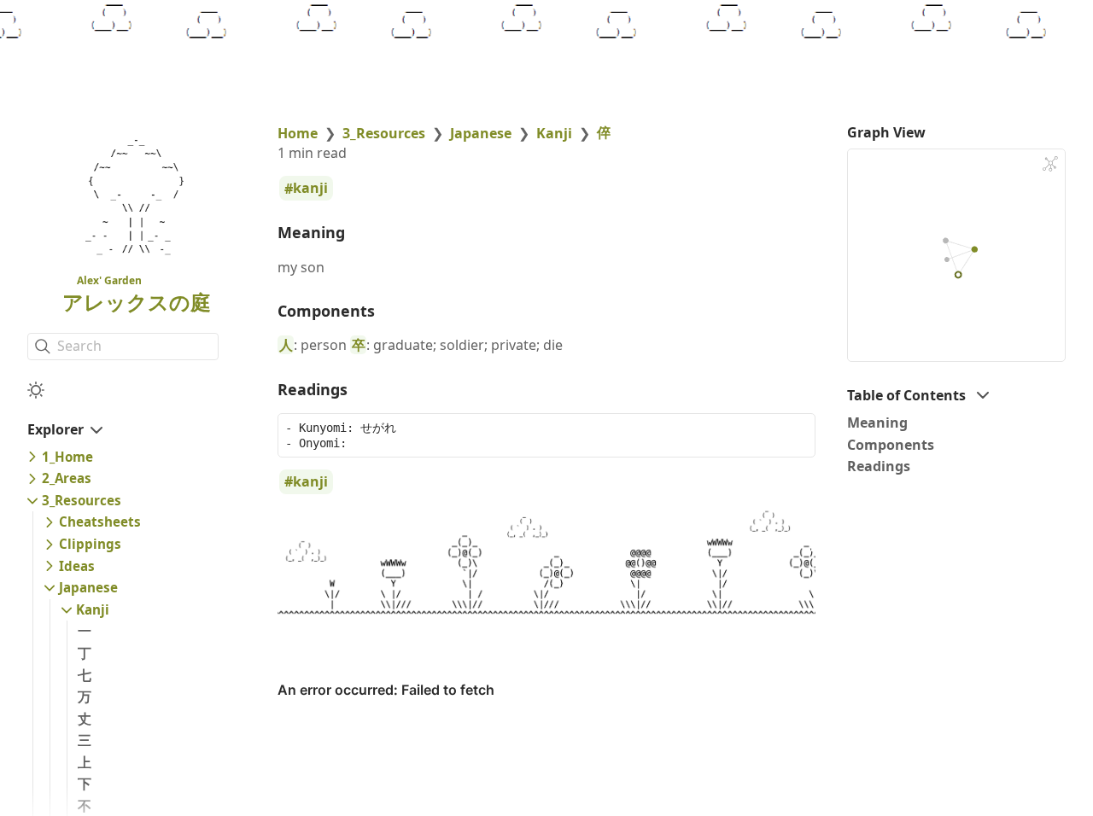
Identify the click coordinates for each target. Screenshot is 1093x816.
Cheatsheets (100, 521)
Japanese (88, 587)
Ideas (77, 565)
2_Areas (66, 478)
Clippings (90, 543)
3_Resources (81, 500)
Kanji (92, 609)
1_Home (67, 456)
